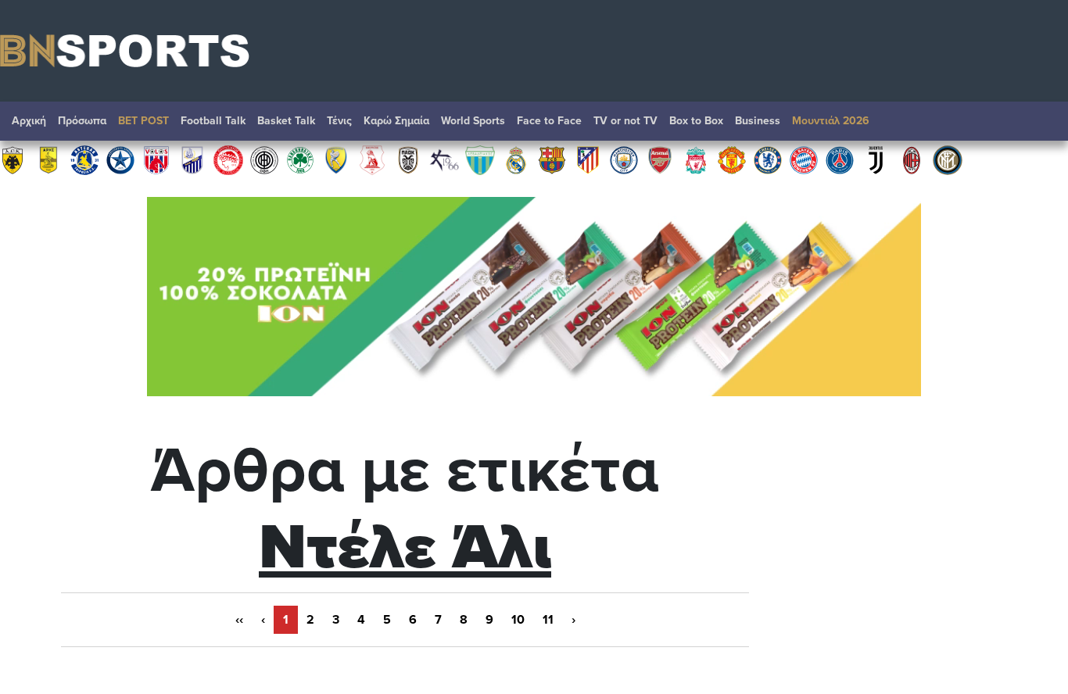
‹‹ (239, 620)
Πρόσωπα (82, 120)
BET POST (143, 120)
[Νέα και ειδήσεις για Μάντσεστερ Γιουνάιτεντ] (732, 159)
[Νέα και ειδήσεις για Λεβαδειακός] (480, 159)
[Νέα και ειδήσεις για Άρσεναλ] (660, 159)
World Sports (473, 120)
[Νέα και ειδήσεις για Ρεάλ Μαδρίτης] (516, 159)
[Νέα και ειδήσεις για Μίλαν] (911, 159)
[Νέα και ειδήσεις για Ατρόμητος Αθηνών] (120, 159)
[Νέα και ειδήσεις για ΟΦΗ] (264, 159)
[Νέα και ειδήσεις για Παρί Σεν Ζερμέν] (840, 159)
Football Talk (213, 120)
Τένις (339, 120)
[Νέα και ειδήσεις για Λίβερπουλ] (696, 159)
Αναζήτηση (1040, 125)
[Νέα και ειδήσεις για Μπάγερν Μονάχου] (804, 159)
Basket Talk (286, 120)
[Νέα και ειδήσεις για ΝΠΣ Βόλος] (156, 159)
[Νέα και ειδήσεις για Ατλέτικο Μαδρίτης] (588, 159)
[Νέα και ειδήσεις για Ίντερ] (947, 159)
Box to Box (696, 120)
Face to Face (549, 120)
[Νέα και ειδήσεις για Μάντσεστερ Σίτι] (624, 159)
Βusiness (757, 120)
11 (548, 620)
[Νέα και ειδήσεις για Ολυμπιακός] (228, 159)
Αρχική (29, 120)
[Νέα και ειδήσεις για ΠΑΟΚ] (408, 159)
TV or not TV (625, 120)
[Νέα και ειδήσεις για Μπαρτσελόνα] (552, 159)
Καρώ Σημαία (396, 120)
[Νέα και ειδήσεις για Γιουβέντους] (876, 159)
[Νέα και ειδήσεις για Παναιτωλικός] (336, 159)
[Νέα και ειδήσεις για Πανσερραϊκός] (372, 159)
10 (518, 620)
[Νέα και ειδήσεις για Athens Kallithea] (444, 159)
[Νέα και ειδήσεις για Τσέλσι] (768, 159)
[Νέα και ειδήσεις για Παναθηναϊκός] (300, 159)
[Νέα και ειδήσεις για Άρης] (48, 159)
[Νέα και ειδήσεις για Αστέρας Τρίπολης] (84, 159)
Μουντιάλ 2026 (830, 120)
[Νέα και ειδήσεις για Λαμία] (192, 159)
